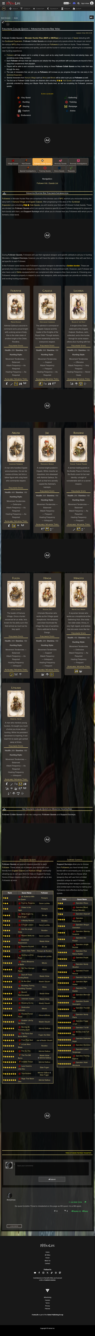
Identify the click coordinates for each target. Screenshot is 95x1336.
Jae (47, 433)
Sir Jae (44, 915)
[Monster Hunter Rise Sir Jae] (47, 448)
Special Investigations (28, 171)
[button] (67, 3)
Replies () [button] (77, 1211)
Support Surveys (74, 859)
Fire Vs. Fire (25, 1051)
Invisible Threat (27, 1062)
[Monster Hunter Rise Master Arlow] (16, 448)
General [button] (26, 8)
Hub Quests (67, 80)
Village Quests (13, 163)
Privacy (47, 1306)
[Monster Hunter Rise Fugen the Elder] (16, 594)
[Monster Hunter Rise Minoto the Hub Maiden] (78, 594)
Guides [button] (77, 8)
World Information (6, 18)
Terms (48, 1303)
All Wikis (47, 1255)
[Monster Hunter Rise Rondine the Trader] (78, 448)
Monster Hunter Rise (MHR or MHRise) (42, 38)
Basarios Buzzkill (27, 946)
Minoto (53, 77)
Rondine (78, 433)
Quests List (53, 183)
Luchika (78, 290)
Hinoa (45, 77)
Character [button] (39, 8)
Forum (48, 1258)
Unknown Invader (27, 998)
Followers (54, 44)
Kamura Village (30, 77)
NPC (61, 198)
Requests (71, 171)
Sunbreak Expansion (13, 41)
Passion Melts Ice (27, 935)
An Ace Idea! (26, 981)
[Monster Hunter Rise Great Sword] (7, 383)
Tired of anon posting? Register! (78, 1153)
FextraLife (35, 1315)
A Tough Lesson (27, 925)
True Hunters (26, 1073)
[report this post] (85, 1202)
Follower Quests (28, 859)
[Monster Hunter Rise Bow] (85, 383)
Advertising (47, 1297)
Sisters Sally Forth (28, 951)
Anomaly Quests (60, 163)
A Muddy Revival (27, 920)
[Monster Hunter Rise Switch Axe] (54, 383)
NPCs (14, 44)
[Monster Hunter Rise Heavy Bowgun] (80, 383)
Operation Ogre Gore (83, 977)
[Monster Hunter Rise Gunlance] (72, 383)
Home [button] (14, 8)
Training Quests (45, 171)
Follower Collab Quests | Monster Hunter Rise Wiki (31, 28)
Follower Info (42, 183)
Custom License (49, 1280)
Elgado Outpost (35, 201)
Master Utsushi (44, 981)
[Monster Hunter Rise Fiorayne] (16, 306)
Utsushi (16, 688)
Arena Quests (59, 171)
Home (47, 1252)
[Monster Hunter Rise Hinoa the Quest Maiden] (47, 594)
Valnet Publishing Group (55, 1315)
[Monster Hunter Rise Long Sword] (11, 383)
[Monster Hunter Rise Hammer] (18, 525)
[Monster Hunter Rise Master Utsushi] (16, 703)
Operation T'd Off (82, 1027)
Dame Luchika (44, 903)
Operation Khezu (82, 903)
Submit (52, 1179)
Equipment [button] (53, 8)
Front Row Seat (27, 1040)
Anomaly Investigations (78, 163)
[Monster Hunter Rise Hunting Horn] (43, 674)
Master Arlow (44, 941)
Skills (19, 272)
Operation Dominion (83, 1045)
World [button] (66, 8)
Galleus (47, 290)
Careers (47, 1300)
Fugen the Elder (44, 1035)
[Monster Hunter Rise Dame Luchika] (78, 306)
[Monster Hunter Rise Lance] (20, 383)
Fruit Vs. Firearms (28, 903)
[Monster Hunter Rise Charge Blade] (25, 383)
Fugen (16, 578)
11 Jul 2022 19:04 (75, 1202)
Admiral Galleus (44, 1028)
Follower (5, 867)
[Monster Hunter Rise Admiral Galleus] (47, 306)
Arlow (16, 433)
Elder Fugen (44, 1067)
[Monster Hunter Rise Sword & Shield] (16, 383)
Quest (75, 38)
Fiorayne (16, 290)
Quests (16, 18)
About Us (47, 1261)
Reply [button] (86, 1211)
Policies (47, 1308)
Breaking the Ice (27, 1003)
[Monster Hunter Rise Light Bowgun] (76, 383)
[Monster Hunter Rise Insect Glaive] (51, 529)
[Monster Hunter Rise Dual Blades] (16, 674)
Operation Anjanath (83, 914)
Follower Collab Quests (42, 163)
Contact (47, 1263)
